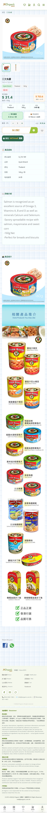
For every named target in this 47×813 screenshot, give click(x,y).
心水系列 (7, 683)
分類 (14, 810)
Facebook (28, 686)
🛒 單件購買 (12, 115)
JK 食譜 (6, 679)
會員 (42, 810)
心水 (23, 810)
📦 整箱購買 (34, 115)
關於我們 (6, 675)
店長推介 (29, 679)
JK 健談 (30, 675)
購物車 (28, 683)
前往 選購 (13, 138)
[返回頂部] (4, 800)
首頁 (3, 12)
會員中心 (7, 686)
